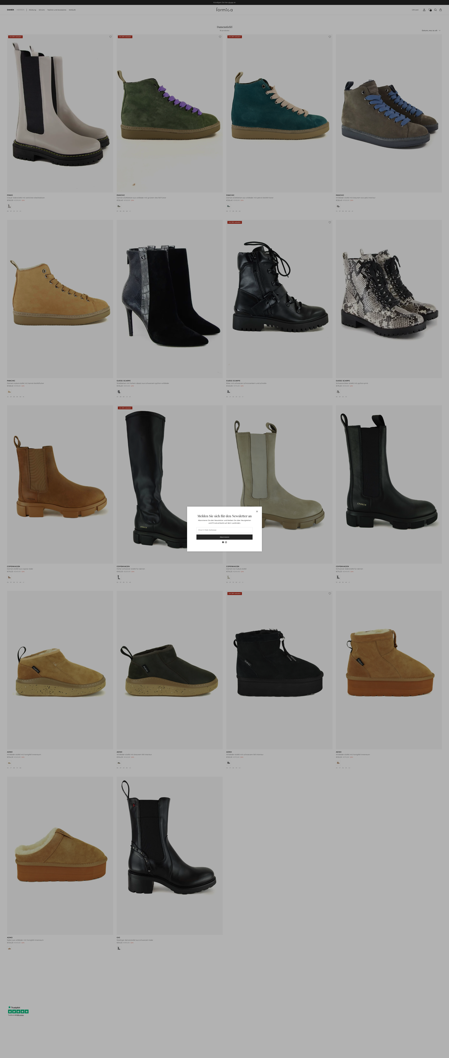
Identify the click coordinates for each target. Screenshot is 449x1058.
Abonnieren (224, 537)
